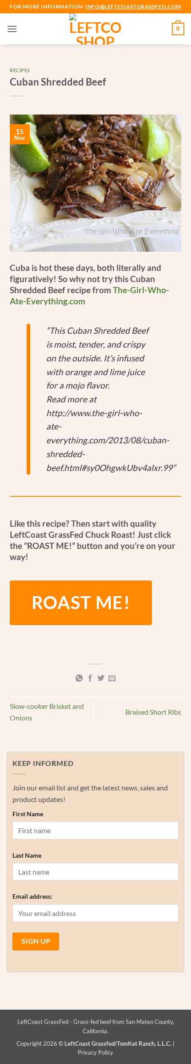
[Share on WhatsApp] (79, 679)
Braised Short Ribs (153, 712)
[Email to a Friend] (111, 679)
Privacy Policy (95, 1052)
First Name (27, 814)
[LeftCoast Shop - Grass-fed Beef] (95, 29)
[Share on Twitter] (100, 679)
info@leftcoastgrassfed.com (133, 6)
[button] (12, 29)
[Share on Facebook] (90, 679)
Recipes (20, 70)
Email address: (32, 896)
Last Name (26, 855)
